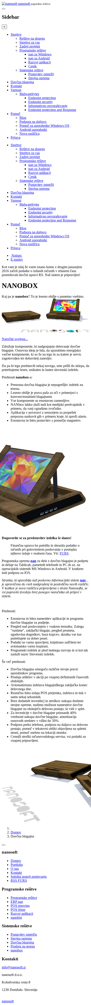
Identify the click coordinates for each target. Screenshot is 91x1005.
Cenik (32, 66)
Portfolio (17, 865)
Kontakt (16, 86)
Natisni (16, 255)
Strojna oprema (38, 78)
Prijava (15, 137)
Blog (22, 118)
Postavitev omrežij (41, 74)
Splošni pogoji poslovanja (29, 876)
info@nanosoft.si (14, 967)
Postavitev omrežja (24, 934)
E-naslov (17, 259)
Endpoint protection (42, 98)
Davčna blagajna (22, 82)
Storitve (16, 34)
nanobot (16, 917)
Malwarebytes (29, 94)
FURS (64, 553)
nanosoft (8, 1001)
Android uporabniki (33, 129)
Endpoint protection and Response (52, 110)
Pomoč (15, 114)
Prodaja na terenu (23, 946)
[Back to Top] (3, 845)
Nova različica (29, 133)
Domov (16, 832)
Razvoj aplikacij (39, 62)
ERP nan (17, 902)
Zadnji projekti (29, 46)
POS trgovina (20, 905)
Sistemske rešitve (31, 70)
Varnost (16, 90)
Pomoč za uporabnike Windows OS (44, 125)
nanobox (17, 950)
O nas (15, 868)
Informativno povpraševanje (47, 106)
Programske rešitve (32, 50)
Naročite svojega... (15, 339)
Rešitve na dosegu (32, 38)
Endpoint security (40, 102)
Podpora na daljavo (32, 122)
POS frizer (18, 909)
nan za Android (39, 58)
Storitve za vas (29, 42)
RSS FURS (19, 880)
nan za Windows (39, 54)
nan (33, 561)
